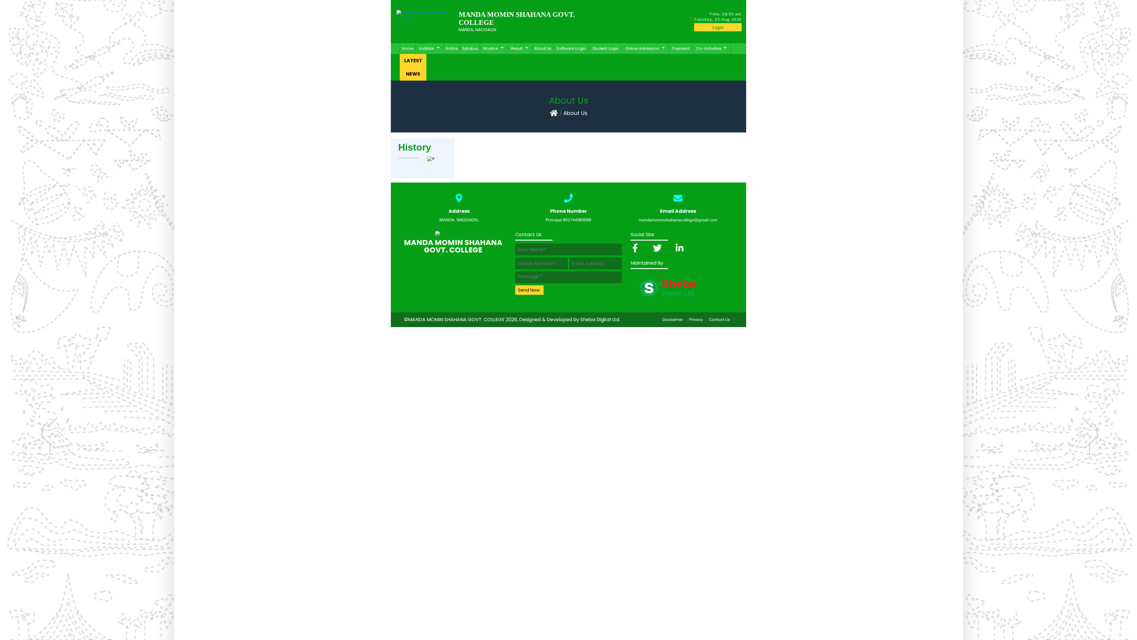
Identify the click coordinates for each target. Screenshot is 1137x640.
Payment (681, 48)
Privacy (696, 319)
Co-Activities (709, 48)
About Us (543, 48)
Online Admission (643, 48)
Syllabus (470, 48)
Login (718, 27)
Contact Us (719, 319)
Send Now (529, 290)
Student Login (605, 48)
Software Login (571, 48)
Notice (452, 48)
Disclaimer (673, 319)
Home (408, 48)
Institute (427, 48)
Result (518, 48)
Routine (492, 48)
